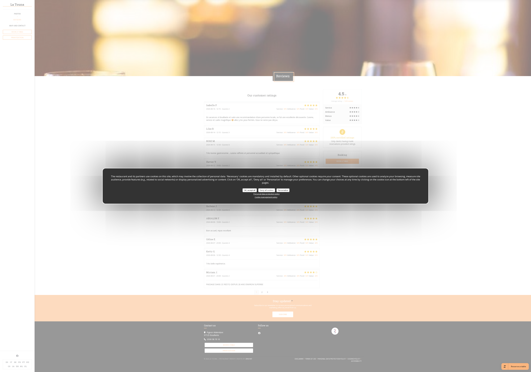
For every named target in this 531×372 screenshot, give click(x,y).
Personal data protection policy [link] (266, 194)
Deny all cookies (267, 190)
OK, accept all (249, 190)
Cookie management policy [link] (266, 197)
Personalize (283, 190)
